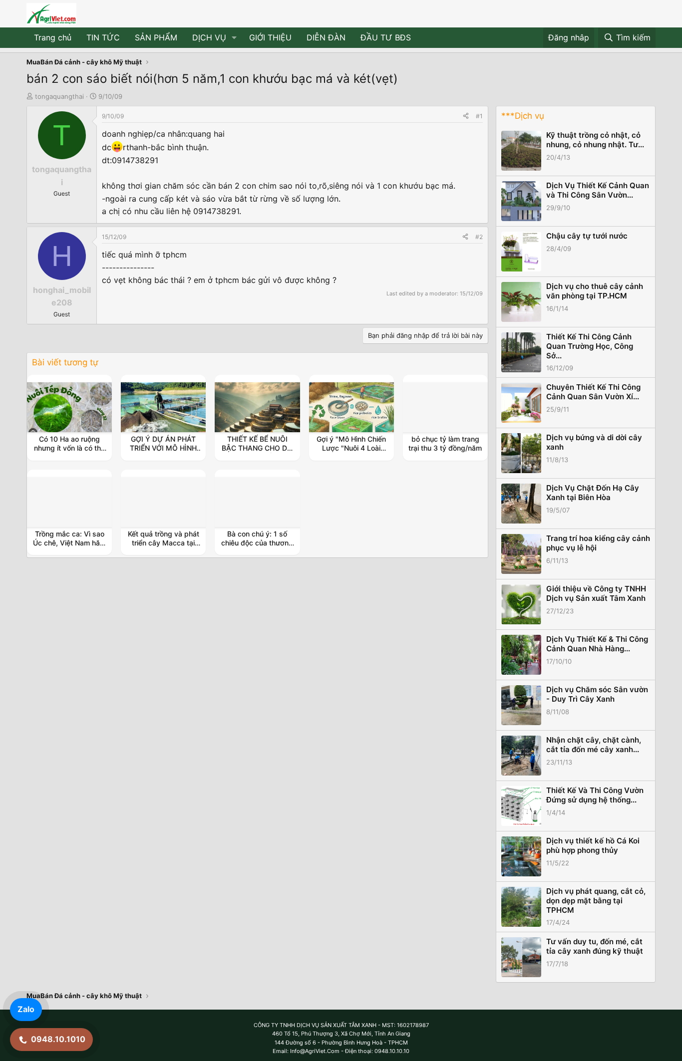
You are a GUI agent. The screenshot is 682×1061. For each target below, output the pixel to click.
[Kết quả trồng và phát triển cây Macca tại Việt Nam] (163, 502)
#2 (479, 237)
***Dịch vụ (522, 116)
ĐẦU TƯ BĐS (385, 37)
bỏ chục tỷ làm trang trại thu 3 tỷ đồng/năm (445, 443)
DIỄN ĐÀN (326, 37)
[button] (234, 37)
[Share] (465, 116)
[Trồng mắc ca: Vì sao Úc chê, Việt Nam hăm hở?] (69, 502)
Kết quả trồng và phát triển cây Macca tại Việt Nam (163, 543)
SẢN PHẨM (156, 37)
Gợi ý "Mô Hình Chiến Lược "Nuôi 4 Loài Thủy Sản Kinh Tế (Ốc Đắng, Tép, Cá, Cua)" (351, 453)
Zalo (25, 1009)
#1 (479, 116)
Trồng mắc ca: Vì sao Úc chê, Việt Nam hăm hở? (69, 543)
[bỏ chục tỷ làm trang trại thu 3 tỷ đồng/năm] (445, 407)
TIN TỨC (103, 37)
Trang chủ (52, 37)
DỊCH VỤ (209, 37)
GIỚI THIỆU (270, 37)
